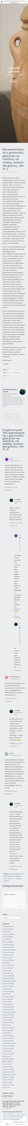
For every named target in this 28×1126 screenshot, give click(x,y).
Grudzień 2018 (6, 1038)
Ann (11, 459)
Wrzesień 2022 (6, 926)
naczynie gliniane (14, 69)
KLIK (10, 185)
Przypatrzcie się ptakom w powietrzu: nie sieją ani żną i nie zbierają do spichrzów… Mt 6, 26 (11, 416)
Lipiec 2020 (5, 989)
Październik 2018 (7, 1043)
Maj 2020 (5, 994)
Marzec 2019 (6, 1030)
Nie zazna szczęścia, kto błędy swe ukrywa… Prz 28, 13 (14, 422)
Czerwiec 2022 (6, 929)
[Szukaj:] (11, 917)
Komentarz (20, 905)
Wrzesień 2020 (6, 983)
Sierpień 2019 (6, 1017)
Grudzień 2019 (6, 1007)
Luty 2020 (5, 1002)
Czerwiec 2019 (6, 1022)
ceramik (6, 172)
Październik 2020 (7, 981)
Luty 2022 (5, 939)
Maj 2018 (5, 1056)
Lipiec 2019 (5, 1020)
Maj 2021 (5, 963)
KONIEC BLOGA (7, 1096)
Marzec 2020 (6, 999)
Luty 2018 (5, 1064)
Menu (15, 81)
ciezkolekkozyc (15, 677)
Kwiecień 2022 (6, 934)
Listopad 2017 (6, 1072)
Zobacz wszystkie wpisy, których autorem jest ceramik (12, 404)
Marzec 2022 (6, 937)
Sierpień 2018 (6, 1048)
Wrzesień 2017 (6, 1077)
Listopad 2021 (6, 947)
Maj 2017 (5, 1087)
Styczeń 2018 (6, 1067)
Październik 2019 (7, 1012)
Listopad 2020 (6, 978)
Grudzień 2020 (6, 976)
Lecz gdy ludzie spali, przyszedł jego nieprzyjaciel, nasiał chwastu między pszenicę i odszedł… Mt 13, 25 (13, 1104)
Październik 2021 (7, 950)
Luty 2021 (5, 971)
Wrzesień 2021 (6, 952)
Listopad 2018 (6, 1041)
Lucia (11, 753)
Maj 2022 (5, 932)
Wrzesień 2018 (6, 1046)
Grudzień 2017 (6, 1069)
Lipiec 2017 (5, 1082)
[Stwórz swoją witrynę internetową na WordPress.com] (14, 2)
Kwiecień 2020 (6, 996)
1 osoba (15, 487)
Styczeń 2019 (6, 1035)
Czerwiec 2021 (6, 960)
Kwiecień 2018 (6, 1059)
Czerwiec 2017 (6, 1085)
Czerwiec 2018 (6, 1054)
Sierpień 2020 (6, 986)
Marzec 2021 (6, 968)
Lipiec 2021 (5, 958)
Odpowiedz (9, 490)
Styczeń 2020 (6, 1004)
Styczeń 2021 (6, 973)
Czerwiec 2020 (6, 991)
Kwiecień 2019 (6, 1028)
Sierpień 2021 (6, 955)
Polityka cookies (15, 1119)
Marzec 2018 (6, 1061)
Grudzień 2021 (6, 945)
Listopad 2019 (6, 1009)
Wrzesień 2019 (6, 1015)
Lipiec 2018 (5, 1051)
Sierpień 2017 (6, 1080)
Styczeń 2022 (6, 942)
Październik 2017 (7, 1074)
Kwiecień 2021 (6, 965)
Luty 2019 (5, 1033)
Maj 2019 (5, 1025)
